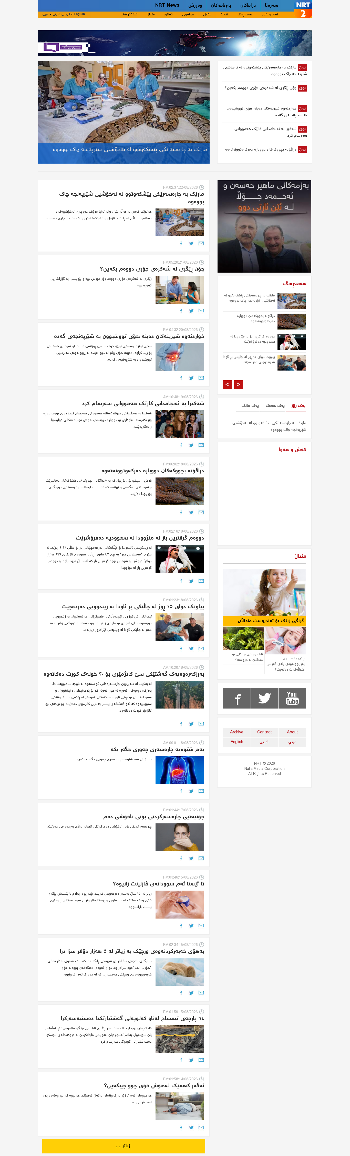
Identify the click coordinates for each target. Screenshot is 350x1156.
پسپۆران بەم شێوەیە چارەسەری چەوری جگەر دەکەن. (114, 759)
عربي (45, 14)
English (79, 14)
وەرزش (195, 5)
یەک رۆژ (298, 406)
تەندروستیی (270, 14)
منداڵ (151, 14)
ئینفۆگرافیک (129, 14)
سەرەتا (271, 5)
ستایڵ (207, 14)
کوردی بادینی (61, 14)
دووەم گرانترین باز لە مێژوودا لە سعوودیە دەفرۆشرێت (252, 339)
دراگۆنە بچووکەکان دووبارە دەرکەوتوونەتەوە (256, 319)
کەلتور (168, 14)
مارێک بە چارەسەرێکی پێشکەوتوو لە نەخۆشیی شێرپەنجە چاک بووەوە (249, 298)
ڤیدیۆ (224, 14)
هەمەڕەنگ (244, 14)
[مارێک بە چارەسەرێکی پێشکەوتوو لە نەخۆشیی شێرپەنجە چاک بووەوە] (124, 112)
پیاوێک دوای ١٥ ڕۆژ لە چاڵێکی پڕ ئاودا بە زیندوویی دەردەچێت (249, 360)
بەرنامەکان (221, 5)
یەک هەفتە (275, 406)
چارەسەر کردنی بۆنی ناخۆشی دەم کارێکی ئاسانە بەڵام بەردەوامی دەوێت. (99, 826)
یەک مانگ (250, 406)
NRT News (167, 5)
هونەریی (188, 14)
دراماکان (248, 5)
